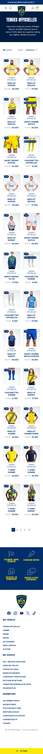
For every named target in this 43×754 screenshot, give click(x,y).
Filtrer (23, 751)
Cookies (6, 723)
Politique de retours (12, 680)
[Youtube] (22, 613)
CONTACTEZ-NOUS (10, 669)
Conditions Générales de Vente (17, 684)
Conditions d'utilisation (14, 716)
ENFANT (6, 638)
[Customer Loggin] (32, 8)
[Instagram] (16, 613)
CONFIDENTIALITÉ (10, 719)
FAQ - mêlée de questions (14, 662)
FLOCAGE (7, 649)
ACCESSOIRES (8, 642)
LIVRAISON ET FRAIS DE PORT (14, 677)
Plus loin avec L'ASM (12, 708)
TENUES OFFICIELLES (11, 626)
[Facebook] (9, 613)
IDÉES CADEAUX (9, 645)
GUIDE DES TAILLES (10, 665)
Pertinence (30, 50)
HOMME (6, 630)
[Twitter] (28, 613)
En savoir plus (9, 688)
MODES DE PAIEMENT (11, 673)
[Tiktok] (34, 613)
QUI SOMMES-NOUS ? (11, 701)
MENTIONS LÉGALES (11, 712)
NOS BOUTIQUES (9, 704)
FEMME (6, 634)
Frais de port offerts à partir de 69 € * (21, 2)
